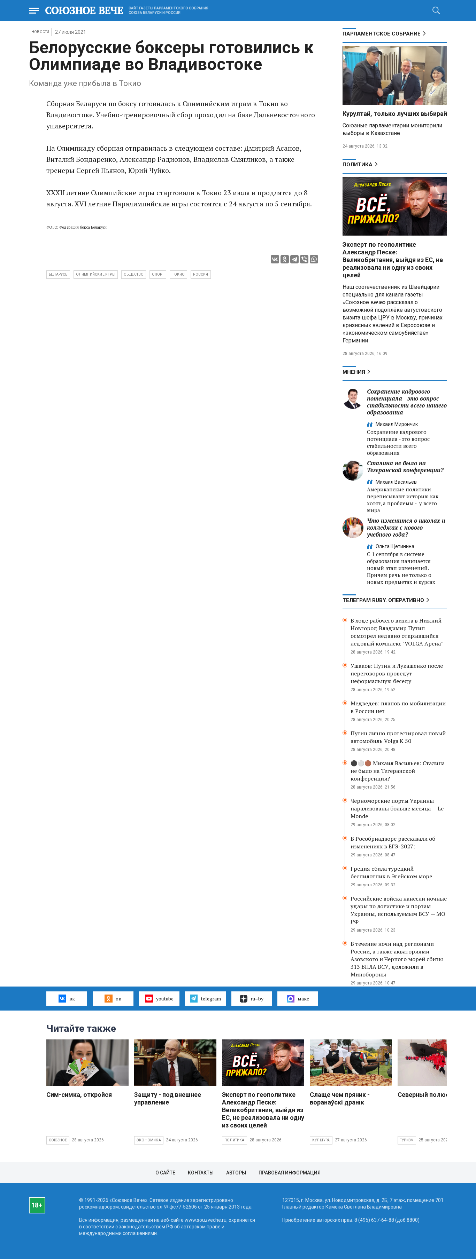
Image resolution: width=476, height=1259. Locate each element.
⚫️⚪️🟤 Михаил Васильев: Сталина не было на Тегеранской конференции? (398, 770)
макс (303, 998)
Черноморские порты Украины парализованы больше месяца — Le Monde (397, 808)
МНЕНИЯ (354, 372)
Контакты (201, 1172)
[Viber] (304, 259)
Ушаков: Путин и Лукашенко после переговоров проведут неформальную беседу (397, 673)
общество (134, 274)
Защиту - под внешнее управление (167, 1098)
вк (72, 998)
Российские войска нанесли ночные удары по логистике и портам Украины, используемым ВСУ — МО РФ (399, 910)
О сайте (165, 1172)
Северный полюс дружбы (437, 1094)
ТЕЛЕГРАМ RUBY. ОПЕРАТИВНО (383, 600)
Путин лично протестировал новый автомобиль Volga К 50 (398, 737)
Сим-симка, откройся (79, 1094)
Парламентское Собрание (382, 34)
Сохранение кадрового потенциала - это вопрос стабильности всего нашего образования (407, 401)
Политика (358, 164)
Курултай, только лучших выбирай (395, 113)
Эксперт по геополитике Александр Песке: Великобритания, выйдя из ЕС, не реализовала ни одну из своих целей (393, 260)
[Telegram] (294, 259)
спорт (158, 274)
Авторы (236, 1172)
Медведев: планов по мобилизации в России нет (398, 707)
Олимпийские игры (95, 274)
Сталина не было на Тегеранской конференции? (405, 466)
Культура (321, 1140)
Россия (200, 274)
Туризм (407, 1140)
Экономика (149, 1140)
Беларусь (58, 274)
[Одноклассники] (285, 259)
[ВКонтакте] (275, 259)
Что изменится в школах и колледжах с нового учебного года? (406, 527)
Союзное (58, 1140)
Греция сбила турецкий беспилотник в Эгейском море (391, 872)
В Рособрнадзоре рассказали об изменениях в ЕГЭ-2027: (393, 842)
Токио (178, 274)
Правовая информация (290, 1172)
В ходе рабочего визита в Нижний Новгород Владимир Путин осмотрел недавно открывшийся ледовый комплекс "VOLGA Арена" (397, 632)
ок (118, 998)
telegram (211, 998)
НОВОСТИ (40, 32)
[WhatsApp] (314, 259)
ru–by (257, 998)
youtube (165, 998)
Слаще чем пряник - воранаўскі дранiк (340, 1098)
